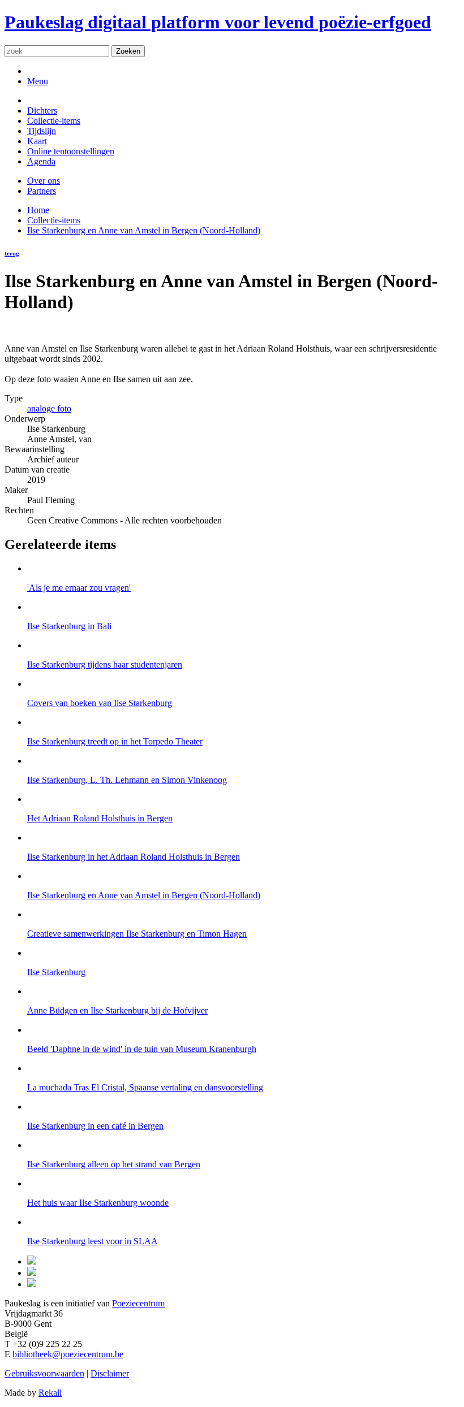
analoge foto (49, 408)
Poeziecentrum (138, 1303)
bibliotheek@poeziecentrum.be (67, 1354)
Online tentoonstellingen (70, 151)
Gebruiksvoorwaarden (44, 1373)
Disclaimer (110, 1373)
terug (12, 253)
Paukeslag (218, 22)
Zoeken (128, 51)
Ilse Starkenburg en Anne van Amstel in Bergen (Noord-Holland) (143, 230)
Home (38, 210)
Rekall (50, 1392)
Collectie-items (53, 120)
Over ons (43, 180)
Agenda (41, 161)
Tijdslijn (41, 131)
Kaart (37, 141)
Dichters (42, 110)
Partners (41, 191)
